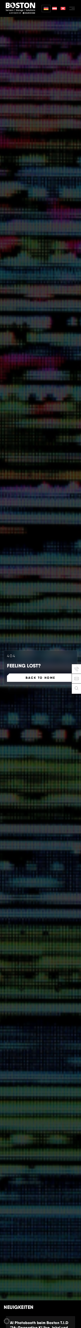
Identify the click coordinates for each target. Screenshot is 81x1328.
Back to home (40, 678)
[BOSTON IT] (20, 8)
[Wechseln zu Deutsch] (46, 8)
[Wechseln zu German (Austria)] (54, 8)
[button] (7, 1321)
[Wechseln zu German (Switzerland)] (63, 8)
